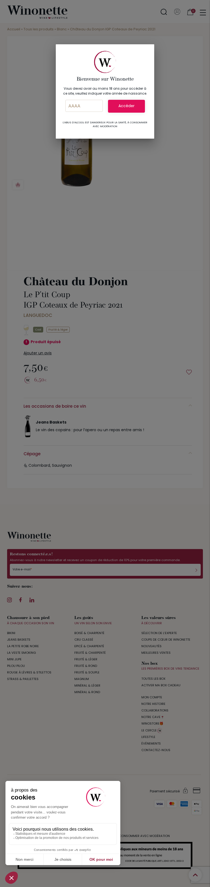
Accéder (126, 106)
